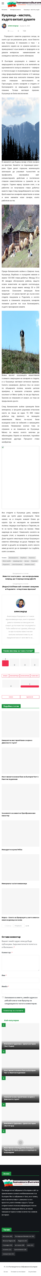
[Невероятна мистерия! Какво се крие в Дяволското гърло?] (20, 724)
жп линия (19, 1245)
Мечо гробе (7, 561)
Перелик (34, 561)
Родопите (6, 564)
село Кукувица (17, 564)
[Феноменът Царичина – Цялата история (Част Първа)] (20, 1036)
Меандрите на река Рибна (12, 850)
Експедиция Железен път (24, 1236)
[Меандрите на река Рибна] (20, 833)
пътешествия (8, 1254)
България (7, 1236)
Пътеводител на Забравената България (23, 1267)
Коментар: (7, 952)
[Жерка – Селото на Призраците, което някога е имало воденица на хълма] (20, 901)
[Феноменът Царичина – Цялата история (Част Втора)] (20, 1116)
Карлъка (32, 557)
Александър (13, 26)
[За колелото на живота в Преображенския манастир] (20, 797)
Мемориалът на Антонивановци (14, 883)
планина (7, 1249)
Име (4, 975)
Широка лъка (29, 564)
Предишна (18, 926)
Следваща (8, 926)
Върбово (23, 557)
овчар (27, 561)
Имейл (5, 986)
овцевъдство (17, 561)
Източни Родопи (9, 1241)
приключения (20, 1249)
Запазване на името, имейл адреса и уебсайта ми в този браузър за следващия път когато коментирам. (21, 1000)
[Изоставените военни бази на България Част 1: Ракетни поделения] (20, 760)
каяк (30, 1245)
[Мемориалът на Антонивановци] (20, 867)
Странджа (7, 1245)
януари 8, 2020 (25, 26)
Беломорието (13, 557)
